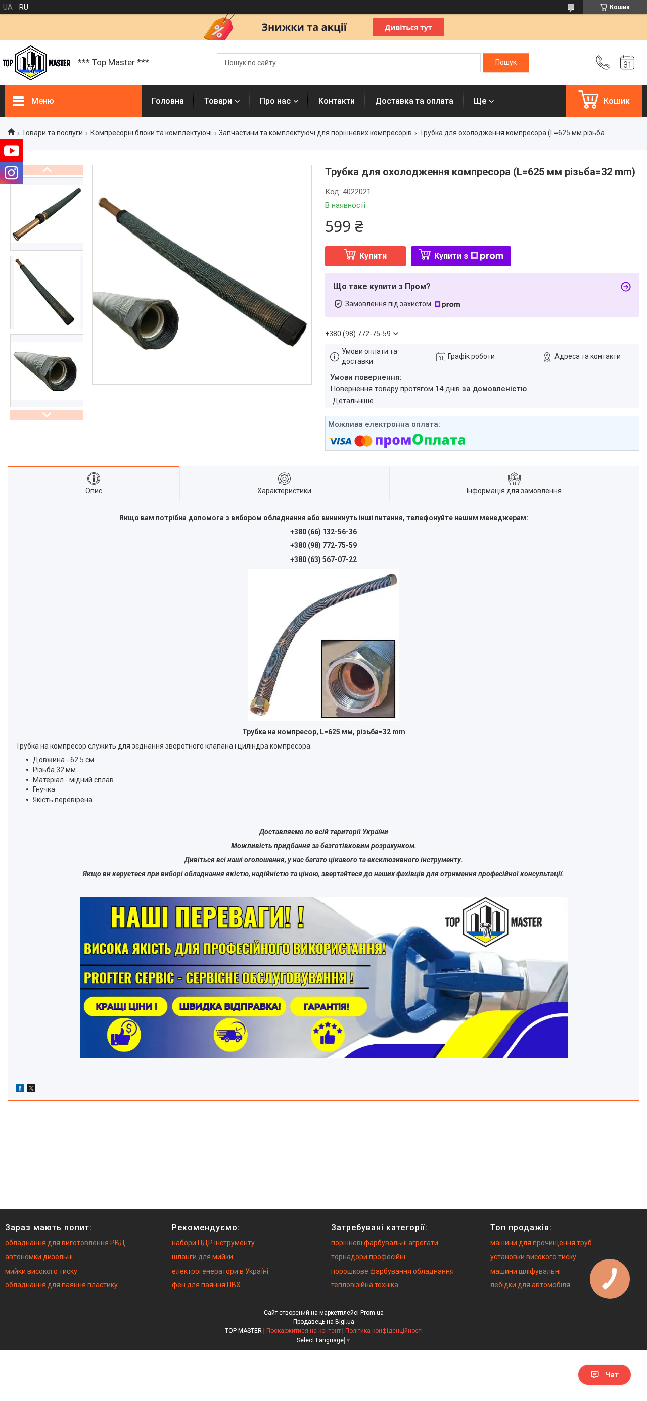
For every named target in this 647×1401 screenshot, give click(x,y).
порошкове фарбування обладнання (392, 1271)
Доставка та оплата (414, 101)
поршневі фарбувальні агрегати (384, 1243)
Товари (218, 101)
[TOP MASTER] (36, 62)
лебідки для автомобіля (530, 1285)
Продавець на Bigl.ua (323, 1321)
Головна (168, 101)
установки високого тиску (533, 1257)
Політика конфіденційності (384, 1330)
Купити (373, 256)
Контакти (336, 101)
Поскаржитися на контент (303, 1330)
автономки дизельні (39, 1257)
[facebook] (20, 1090)
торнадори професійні (368, 1257)
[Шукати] (506, 62)
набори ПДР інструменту (213, 1243)
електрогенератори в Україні (220, 1271)
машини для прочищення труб (541, 1243)
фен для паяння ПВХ (206, 1285)
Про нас (275, 101)
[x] (31, 1090)
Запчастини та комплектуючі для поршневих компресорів (315, 133)
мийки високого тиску (41, 1271)
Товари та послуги (52, 133)
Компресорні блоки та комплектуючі (151, 133)
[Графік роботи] (627, 63)
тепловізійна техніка (364, 1285)
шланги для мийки (202, 1257)
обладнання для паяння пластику (61, 1285)
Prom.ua (372, 1312)
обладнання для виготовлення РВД (65, 1243)
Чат (612, 1375)
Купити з (451, 256)
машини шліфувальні (525, 1271)
